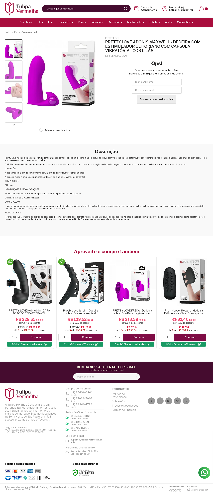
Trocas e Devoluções (125, 405)
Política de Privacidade (119, 395)
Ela (15, 32)
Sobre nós (118, 401)
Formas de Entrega (124, 410)
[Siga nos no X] (151, 400)
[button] (13, 49)
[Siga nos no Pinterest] (177, 400)
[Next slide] (13, 124)
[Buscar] (125, 8)
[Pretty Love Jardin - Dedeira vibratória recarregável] (81, 303)
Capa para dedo (29, 32)
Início (7, 32)
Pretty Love (112, 38)
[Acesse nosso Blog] (186, 400)
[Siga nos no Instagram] (168, 400)
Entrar (173, 10)
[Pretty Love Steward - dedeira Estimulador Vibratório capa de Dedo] (183, 303)
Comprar (36, 337)
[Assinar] (136, 376)
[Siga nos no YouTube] (160, 400)
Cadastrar (187, 10)
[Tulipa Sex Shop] (21, 8)
